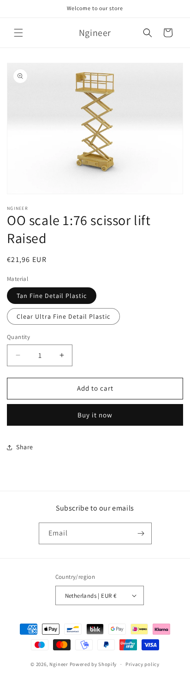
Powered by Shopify (93, 664)
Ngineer (58, 664)
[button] (18, 33)
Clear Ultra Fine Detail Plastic (63, 316)
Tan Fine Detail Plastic (52, 295)
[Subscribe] (141, 533)
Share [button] (24, 447)
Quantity (18, 337)
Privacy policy (142, 664)
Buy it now (95, 414)
